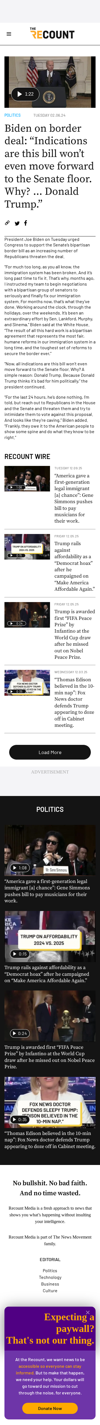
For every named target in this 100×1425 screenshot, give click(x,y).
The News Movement (72, 1237)
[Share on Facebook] (25, 223)
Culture (50, 1290)
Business (50, 1283)
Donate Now (50, 1408)
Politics (12, 115)
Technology (50, 1277)
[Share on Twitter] (17, 223)
